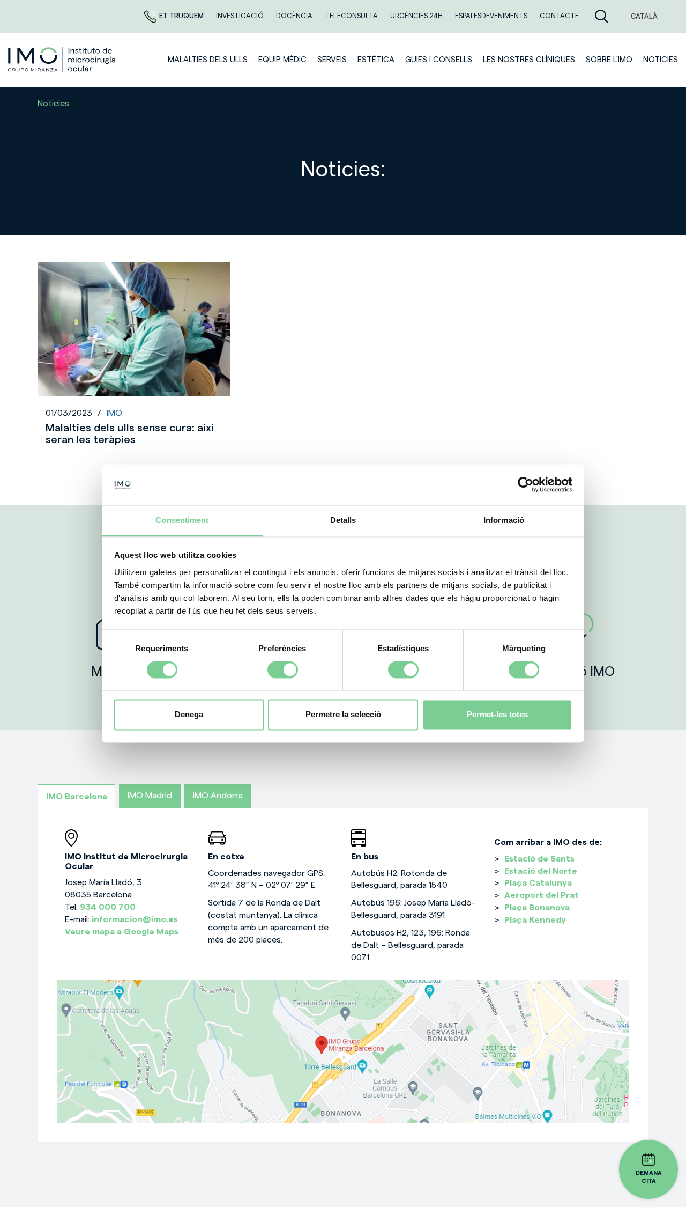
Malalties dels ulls (208, 60)
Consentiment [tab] (181, 520)
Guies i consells (438, 60)
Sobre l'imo (609, 60)
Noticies (660, 60)
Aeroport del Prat (541, 895)
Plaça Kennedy (535, 920)
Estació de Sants (539, 859)
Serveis (332, 60)
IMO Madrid (150, 795)
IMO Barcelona (76, 796)
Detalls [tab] (343, 520)
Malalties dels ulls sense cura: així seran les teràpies (130, 434)
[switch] (282, 670)
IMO (114, 413)
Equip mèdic (282, 60)
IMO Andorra (218, 795)
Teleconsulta (352, 15)
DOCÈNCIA (295, 15)
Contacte (559, 15)
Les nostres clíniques (529, 60)
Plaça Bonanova (537, 907)
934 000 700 (108, 907)
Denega (189, 714)
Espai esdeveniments (492, 15)
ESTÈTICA (375, 60)
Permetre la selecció (343, 714)
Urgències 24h (417, 15)
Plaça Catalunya (538, 883)
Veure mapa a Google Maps (121, 932)
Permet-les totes (497, 714)
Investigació (240, 15)
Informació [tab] (503, 520)
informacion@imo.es (135, 919)
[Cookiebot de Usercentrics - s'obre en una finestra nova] (525, 485)
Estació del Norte (540, 871)
